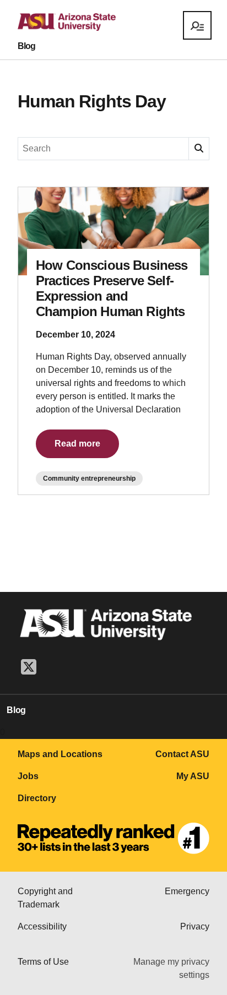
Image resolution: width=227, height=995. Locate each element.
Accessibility (42, 926)
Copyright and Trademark (45, 898)
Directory (37, 798)
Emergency (187, 891)
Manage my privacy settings (171, 968)
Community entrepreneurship (89, 478)
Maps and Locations (60, 754)
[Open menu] (197, 25)
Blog (26, 46)
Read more (77, 443)
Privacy (194, 926)
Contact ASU (182, 754)
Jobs (28, 776)
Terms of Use (43, 961)
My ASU (192, 776)
